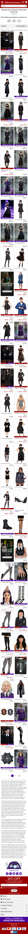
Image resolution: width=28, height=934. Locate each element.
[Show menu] (2, 2)
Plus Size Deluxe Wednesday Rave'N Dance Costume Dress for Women (7, 121)
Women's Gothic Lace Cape (20, 699)
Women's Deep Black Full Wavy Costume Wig (20, 652)
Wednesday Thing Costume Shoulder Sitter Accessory (20, 582)
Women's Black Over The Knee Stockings (6, 652)
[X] (10, 873)
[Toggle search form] (23, 2)
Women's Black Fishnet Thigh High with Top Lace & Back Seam (20, 535)
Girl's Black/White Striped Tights (6, 582)
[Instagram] (17, 873)
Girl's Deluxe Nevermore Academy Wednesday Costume (19, 196)
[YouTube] (20, 873)
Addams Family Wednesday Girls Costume (20, 388)
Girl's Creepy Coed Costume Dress (20, 219)
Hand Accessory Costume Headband (6, 605)
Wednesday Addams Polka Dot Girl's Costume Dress (6, 146)
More (2, 914)
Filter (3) (4, 26)
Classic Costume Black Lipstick (19, 675)
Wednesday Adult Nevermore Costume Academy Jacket (21, 316)
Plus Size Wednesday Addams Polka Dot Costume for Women (6, 341)
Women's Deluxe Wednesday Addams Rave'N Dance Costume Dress (7, 219)
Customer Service (6, 905)
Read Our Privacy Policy (14, 893)
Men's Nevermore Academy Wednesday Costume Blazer (20, 722)
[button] (26, 2)
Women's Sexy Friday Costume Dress (5, 463)
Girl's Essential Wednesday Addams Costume (20, 121)
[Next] (19, 775)
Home (5, 896)
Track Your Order (8, 902)
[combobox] (12, 6)
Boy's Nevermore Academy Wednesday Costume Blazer (20, 769)
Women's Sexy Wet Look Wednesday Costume (6, 510)
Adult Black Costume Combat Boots (7, 535)
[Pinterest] (14, 873)
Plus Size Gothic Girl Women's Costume (7, 438)
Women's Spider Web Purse (6, 769)
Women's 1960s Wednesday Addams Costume (6, 51)
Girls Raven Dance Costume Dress (6, 316)
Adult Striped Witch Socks (20, 605)
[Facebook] (7, 873)
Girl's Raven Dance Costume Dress (20, 463)
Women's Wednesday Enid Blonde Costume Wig (6, 699)
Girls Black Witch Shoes (19, 510)
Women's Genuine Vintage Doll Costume (20, 413)
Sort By (21, 26)
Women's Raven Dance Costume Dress (19, 438)
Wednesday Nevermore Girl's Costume (20, 98)
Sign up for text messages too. (10, 887)
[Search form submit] (25, 6)
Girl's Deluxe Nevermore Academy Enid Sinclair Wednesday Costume (6, 196)
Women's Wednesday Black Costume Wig (20, 558)
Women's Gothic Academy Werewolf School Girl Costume (20, 291)
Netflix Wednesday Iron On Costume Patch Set (6, 722)
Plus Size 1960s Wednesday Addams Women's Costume (6, 388)
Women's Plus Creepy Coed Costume (6, 413)
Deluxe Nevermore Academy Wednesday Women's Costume (20, 146)
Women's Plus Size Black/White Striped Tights (6, 675)
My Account (6, 899)
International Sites (6, 911)
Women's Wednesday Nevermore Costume (19, 74)
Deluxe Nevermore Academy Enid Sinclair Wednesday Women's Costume (7, 74)
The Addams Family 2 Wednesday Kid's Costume (20, 51)
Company (4, 908)
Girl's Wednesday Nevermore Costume (7, 98)
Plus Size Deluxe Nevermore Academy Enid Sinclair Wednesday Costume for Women (20, 341)
